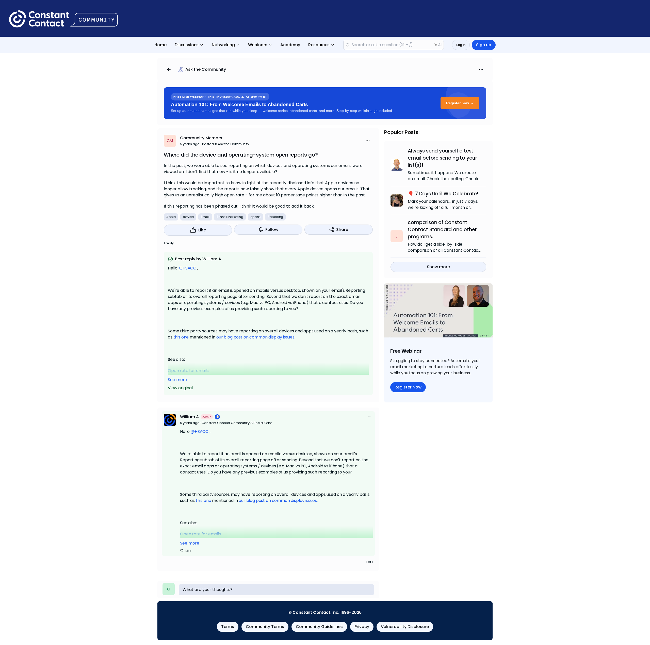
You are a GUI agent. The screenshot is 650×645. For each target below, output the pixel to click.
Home (160, 45)
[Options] (481, 69)
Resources (319, 45)
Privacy (361, 627)
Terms (227, 627)
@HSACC (187, 268)
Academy (290, 45)
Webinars (257, 45)
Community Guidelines (319, 627)
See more (177, 380)
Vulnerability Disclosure (405, 627)
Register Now (408, 387)
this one (181, 337)
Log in (460, 44)
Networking (223, 45)
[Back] (169, 69)
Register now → (460, 103)
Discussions (187, 45)
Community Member (201, 138)
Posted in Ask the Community (225, 144)
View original (180, 388)
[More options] (370, 417)
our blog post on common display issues (255, 337)
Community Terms (265, 627)
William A (189, 417)
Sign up (483, 45)
